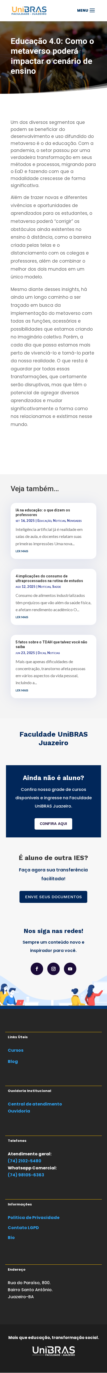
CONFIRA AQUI (53, 823)
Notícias (59, 520)
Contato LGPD (23, 1228)
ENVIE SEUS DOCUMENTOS (53, 896)
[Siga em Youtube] (70, 969)
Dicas (42, 653)
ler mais (22, 550)
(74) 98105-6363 (26, 1175)
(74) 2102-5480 (24, 1161)
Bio (11, 1238)
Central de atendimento (35, 1104)
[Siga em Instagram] (53, 969)
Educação (44, 520)
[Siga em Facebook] (37, 969)
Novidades (74, 520)
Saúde (56, 586)
